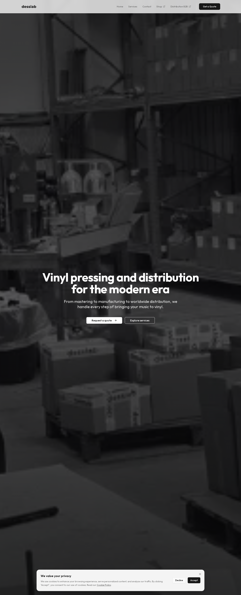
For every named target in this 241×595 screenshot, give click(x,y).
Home (120, 6)
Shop (159, 6)
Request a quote (102, 320)
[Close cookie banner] (200, 574)
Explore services (139, 320)
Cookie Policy (104, 585)
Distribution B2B (179, 6)
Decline (179, 580)
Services (132, 6)
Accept (194, 580)
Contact (146, 6)
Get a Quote (209, 6)
